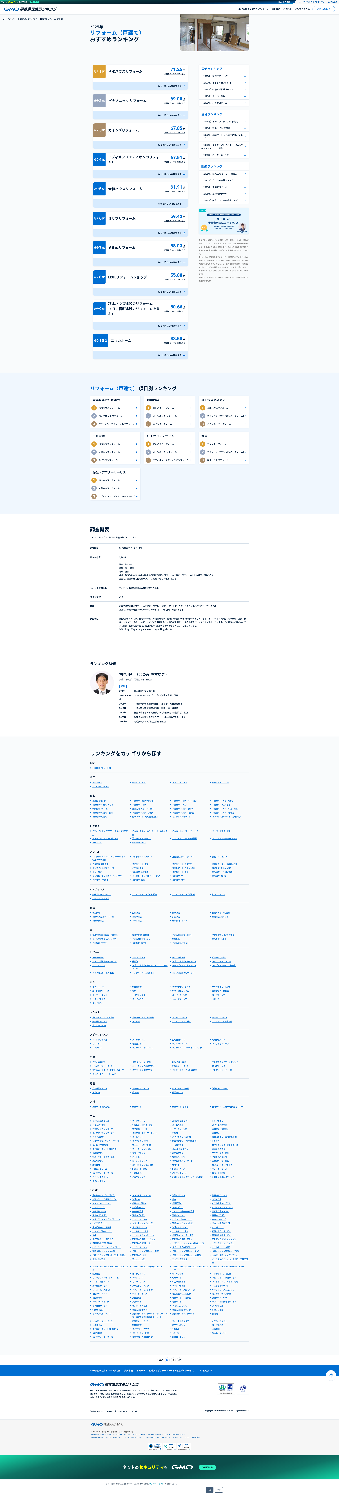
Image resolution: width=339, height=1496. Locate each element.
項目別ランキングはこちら (174, 74)
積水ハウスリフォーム (109, 407)
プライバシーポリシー (157, 1484)
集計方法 (276, 9)
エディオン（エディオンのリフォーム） (118, 424)
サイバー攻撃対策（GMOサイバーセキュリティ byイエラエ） (124, 1437)
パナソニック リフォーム (110, 415)
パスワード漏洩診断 (139, 1435)
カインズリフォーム (162, 424)
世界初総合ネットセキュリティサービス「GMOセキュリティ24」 (110, 1435)
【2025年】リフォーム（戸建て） (30, 9)
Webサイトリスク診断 (154, 1435)
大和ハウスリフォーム (109, 452)
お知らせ (287, 9)
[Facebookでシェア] (167, 1360)
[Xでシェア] (173, 1360)
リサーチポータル (9, 19)
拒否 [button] (218, 1490)
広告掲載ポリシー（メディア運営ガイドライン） (172, 1370)
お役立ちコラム (302, 9)
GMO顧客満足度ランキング (27, 19)
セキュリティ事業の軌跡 (192, 1437)
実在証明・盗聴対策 (97, 1437)
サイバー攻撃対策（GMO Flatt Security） (157, 1437)
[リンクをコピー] (179, 1360)
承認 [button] (209, 1490)
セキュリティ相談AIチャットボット (174, 1434)
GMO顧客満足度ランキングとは (253, 9)
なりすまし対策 (177, 1437)
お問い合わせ (206, 1370)
